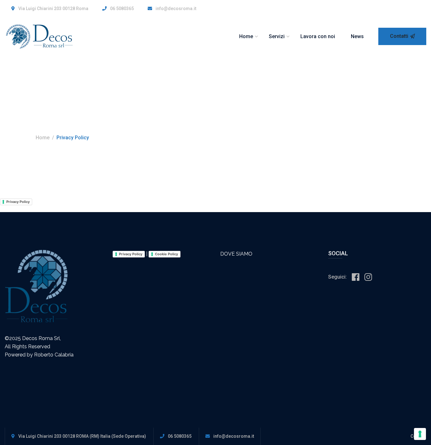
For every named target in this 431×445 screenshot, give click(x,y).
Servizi (277, 36)
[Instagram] (368, 277)
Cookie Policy (166, 254)
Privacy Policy (18, 201)
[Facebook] (355, 277)
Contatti (399, 36)
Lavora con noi (317, 36)
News (357, 36)
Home (246, 36)
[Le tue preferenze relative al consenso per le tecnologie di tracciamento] (420, 434)
